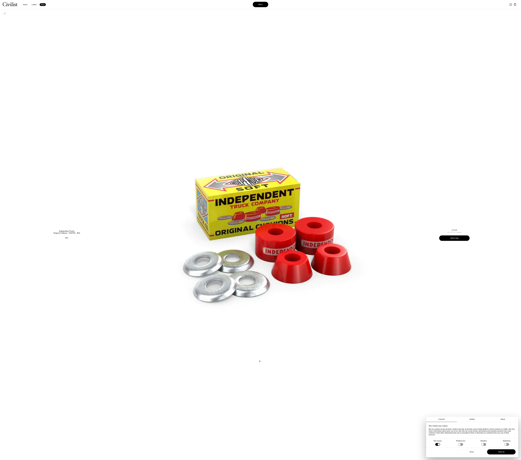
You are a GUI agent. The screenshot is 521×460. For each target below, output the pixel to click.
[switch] (460, 444)
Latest (34, 5)
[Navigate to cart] (515, 4)
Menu (260, 4)
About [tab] (503, 419)
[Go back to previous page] (5, 13)
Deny (472, 452)
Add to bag (454, 238)
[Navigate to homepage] (10, 4)
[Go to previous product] (196, 232)
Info (66, 238)
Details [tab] (472, 419)
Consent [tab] (441, 419)
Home (25, 5)
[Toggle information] (510, 4)
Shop (43, 5)
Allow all (501, 452)
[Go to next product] (324, 232)
